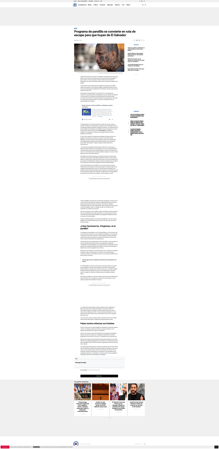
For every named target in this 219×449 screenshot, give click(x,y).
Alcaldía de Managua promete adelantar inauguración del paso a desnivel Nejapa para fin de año (135, 55)
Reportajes (110, 5)
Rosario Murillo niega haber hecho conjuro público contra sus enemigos (136, 69)
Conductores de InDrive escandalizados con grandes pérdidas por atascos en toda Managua (136, 49)
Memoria (117, 5)
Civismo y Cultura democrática (82, 1)
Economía (102, 5)
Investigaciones (82, 5)
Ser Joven (75, 1)
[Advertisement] (109, 16)
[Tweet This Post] (137, 40)
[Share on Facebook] (134, 40)
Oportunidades (90, 1)
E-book (101, 1)
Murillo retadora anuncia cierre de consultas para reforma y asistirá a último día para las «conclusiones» (136, 60)
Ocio (123, 5)
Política (96, 5)
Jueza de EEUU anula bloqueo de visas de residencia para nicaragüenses (135, 65)
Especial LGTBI (96, 1)
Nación (89, 5)
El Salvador (112, 78)
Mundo (128, 5)
